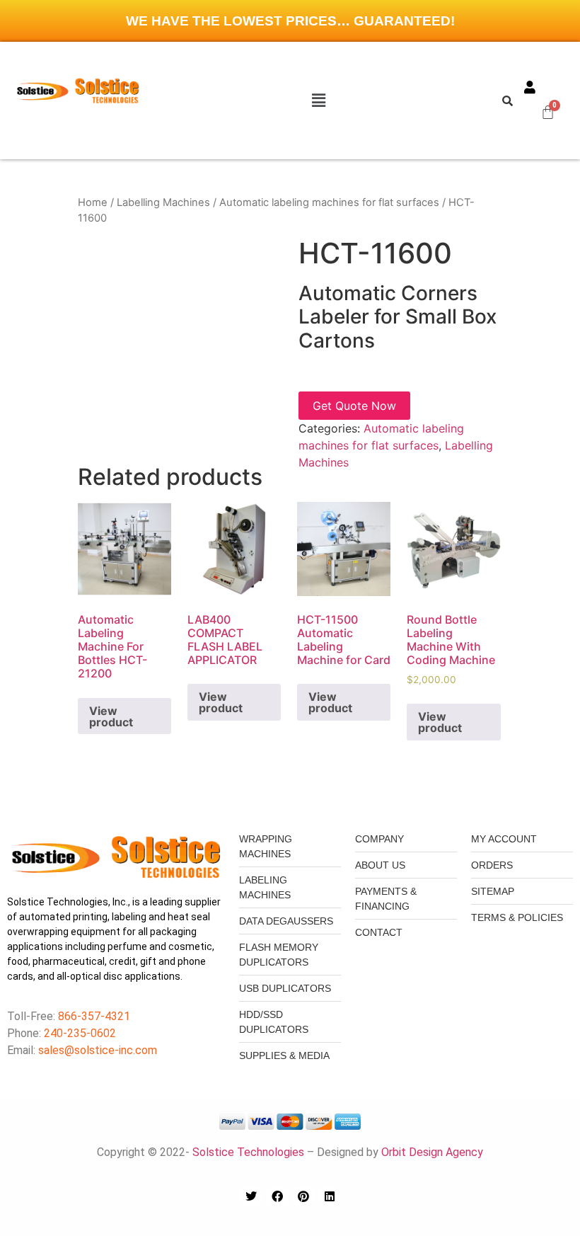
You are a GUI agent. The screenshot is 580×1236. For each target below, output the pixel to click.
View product (111, 716)
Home (93, 202)
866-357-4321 (92, 1016)
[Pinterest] (303, 1196)
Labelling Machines (163, 202)
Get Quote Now (354, 406)
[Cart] (548, 111)
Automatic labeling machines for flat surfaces (329, 202)
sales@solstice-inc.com (97, 1050)
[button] (318, 100)
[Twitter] (251, 1196)
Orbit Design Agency (432, 1152)
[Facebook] (277, 1196)
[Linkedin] (329, 1196)
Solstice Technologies (248, 1152)
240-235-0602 (80, 1033)
